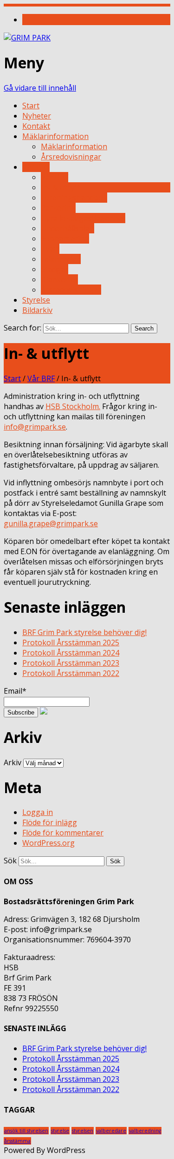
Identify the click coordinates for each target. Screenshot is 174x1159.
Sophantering (65, 238)
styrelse (60, 1130)
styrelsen (82, 1130)
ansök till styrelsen (26, 1130)
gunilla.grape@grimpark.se (51, 523)
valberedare (111, 1130)
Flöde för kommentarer (62, 833)
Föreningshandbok (74, 197)
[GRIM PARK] (27, 38)
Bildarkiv (37, 310)
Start (30, 105)
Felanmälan (61, 259)
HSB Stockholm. (72, 406)
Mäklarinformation (55, 136)
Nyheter (36, 116)
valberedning (145, 1130)
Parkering (58, 208)
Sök (10, 860)
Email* (15, 691)
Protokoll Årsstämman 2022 (70, 673)
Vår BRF (36, 167)
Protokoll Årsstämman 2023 (70, 663)
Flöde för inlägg (49, 822)
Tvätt (50, 249)
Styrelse (36, 300)
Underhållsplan (67, 228)
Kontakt (36, 126)
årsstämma (17, 1141)
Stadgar (54, 269)
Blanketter (59, 279)
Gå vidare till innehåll (40, 88)
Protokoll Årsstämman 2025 (70, 642)
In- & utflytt (60, 187)
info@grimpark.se (35, 427)
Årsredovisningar (71, 157)
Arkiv (12, 762)
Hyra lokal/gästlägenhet (83, 218)
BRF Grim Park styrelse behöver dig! (84, 632)
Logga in (37, 812)
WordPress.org (48, 843)
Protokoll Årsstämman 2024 (70, 653)
